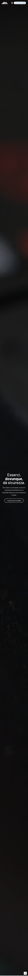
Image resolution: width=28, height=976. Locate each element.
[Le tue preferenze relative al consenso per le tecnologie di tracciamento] (25, 973)
